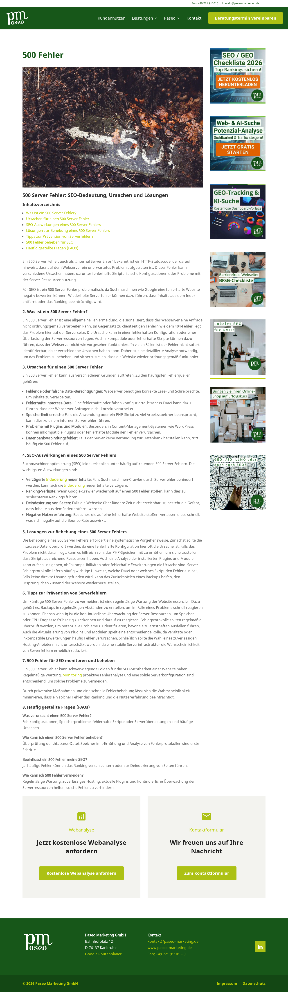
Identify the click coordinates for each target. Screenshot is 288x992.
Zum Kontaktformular (206, 873)
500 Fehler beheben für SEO (50, 242)
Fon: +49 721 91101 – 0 (167, 953)
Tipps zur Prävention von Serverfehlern (59, 236)
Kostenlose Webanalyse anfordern (81, 873)
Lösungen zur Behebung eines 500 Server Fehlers (68, 230)
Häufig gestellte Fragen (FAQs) (52, 248)
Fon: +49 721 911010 (205, 3)
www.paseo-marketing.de (170, 947)
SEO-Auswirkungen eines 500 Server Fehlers (63, 224)
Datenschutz (254, 983)
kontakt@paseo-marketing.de (240, 3)
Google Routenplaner (103, 953)
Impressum (227, 983)
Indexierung (56, 479)
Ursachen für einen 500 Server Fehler (57, 218)
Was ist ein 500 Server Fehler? (51, 212)
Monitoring (72, 675)
